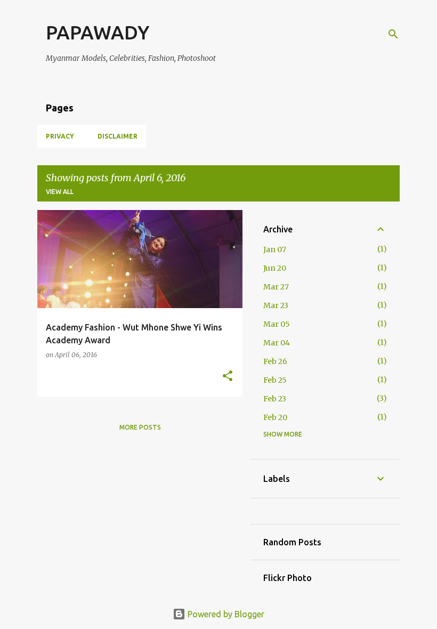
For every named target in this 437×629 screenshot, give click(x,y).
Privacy (60, 136)
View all (60, 191)
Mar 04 (276, 343)
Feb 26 (275, 361)
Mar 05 (276, 324)
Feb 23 (274, 399)
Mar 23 (275, 305)
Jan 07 (274, 249)
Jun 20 (274, 268)
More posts (140, 427)
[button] (227, 376)
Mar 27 (276, 287)
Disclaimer (117, 136)
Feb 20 (275, 417)
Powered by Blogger (224, 614)
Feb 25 (275, 380)
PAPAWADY (97, 32)
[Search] (393, 34)
